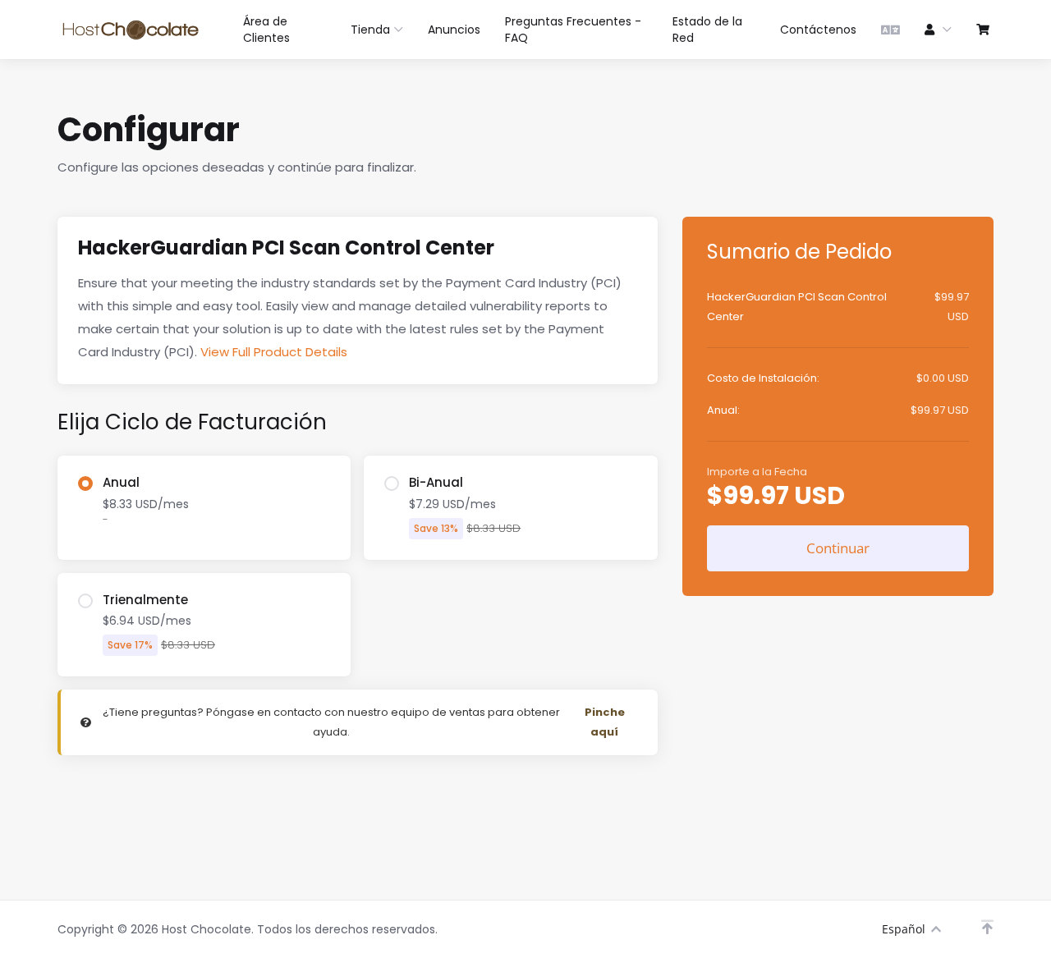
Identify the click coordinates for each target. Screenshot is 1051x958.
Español (903, 929)
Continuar (838, 548)
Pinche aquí (605, 722)
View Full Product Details (272, 351)
